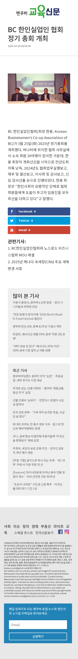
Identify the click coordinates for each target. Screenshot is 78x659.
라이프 (58, 526)
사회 (7, 526)
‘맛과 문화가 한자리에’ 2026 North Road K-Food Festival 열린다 (37, 316)
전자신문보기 (44, 532)
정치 (25, 526)
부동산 (46, 526)
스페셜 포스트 (23, 532)
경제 (35, 526)
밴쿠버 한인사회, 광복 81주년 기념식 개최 (37, 326)
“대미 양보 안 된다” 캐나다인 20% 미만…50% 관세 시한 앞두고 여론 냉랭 (37, 348)
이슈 (16, 526)
